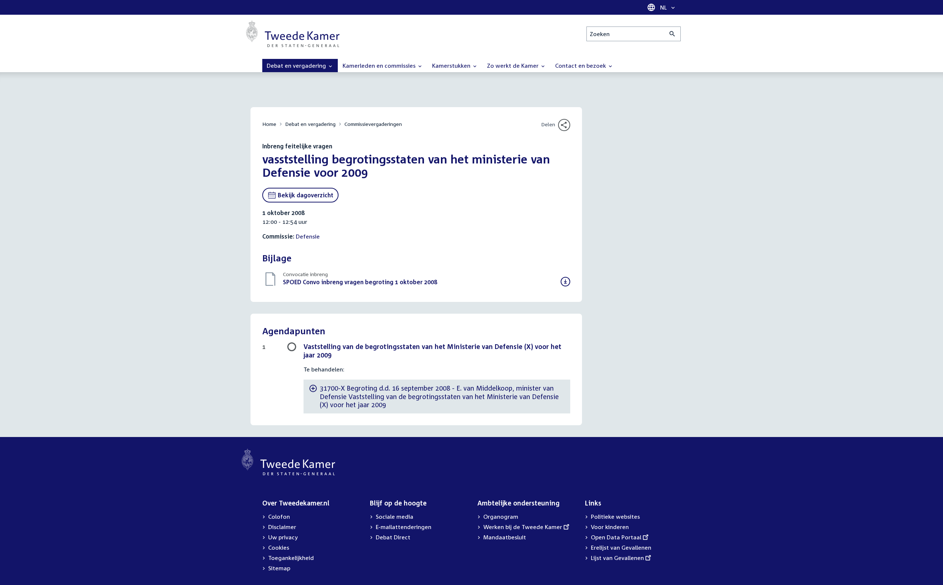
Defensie (308, 236)
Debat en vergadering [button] (297, 65)
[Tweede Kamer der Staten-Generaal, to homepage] (293, 34)
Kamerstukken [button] (452, 65)
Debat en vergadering (310, 124)
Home (269, 124)
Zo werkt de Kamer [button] (513, 65)
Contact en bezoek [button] (581, 65)
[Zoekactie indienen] (672, 34)
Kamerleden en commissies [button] (380, 65)
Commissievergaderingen (373, 124)
